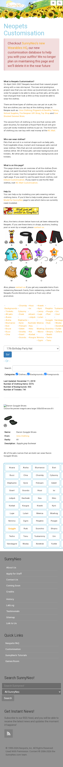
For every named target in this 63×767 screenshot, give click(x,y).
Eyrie (21, 323)
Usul (57, 314)
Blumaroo (10, 323)
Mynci (40, 331)
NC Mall (51, 130)
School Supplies (11, 113)
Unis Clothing (25, 110)
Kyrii (40, 308)
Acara (8, 317)
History (10, 599)
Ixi (30, 308)
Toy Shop (45, 113)
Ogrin (40, 340)
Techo (49, 337)
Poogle (49, 311)
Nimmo (40, 337)
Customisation (13, 649)
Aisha (8, 320)
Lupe (40, 314)
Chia (8, 334)
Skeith (49, 334)
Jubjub (32, 317)
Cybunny (22, 311)
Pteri (48, 314)
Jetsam (31, 314)
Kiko (31, 328)
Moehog (40, 328)
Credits (10, 591)
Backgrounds (11, 308)
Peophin (49, 308)
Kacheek (32, 323)
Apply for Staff (14, 573)
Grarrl (21, 334)
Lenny (40, 311)
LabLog (10, 605)
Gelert (21, 328)
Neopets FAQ (12, 643)
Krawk (41, 305)
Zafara (58, 331)
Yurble (58, 328)
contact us (39, 227)
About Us (11, 567)
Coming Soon (13, 585)
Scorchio (49, 328)
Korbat (32, 334)
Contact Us (12, 579)
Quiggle (49, 320)
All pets (9, 314)
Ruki (48, 323)
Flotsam (23, 326)
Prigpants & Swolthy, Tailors (45, 110)
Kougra (32, 337)
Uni (57, 311)
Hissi (31, 305)
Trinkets (9, 311)
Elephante (22, 320)
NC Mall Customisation (27, 183)
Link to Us (11, 623)
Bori (7, 326)
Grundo (22, 337)
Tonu (48, 340)
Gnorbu (22, 331)
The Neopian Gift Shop (29, 113)
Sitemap (10, 617)
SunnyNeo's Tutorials (16, 655)
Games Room (12, 661)
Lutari (40, 317)
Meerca (40, 323)
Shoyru (49, 331)
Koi (30, 331)
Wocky (58, 323)
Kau (31, 326)
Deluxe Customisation (14, 180)
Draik (21, 314)
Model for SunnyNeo (13, 200)
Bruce (8, 328)
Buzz (8, 331)
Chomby (23, 305)
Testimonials (12, 611)
